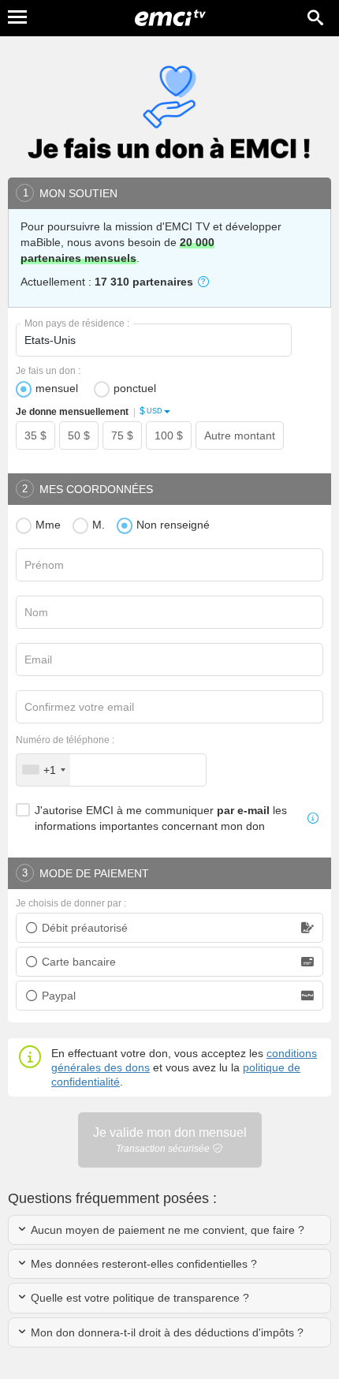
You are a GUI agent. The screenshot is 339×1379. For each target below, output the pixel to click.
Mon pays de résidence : (76, 323)
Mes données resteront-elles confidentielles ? (142, 1264)
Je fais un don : (48, 370)
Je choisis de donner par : (71, 903)
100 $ (169, 435)
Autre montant (239, 435)
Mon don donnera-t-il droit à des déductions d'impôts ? (166, 1332)
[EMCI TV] (170, 19)
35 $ (35, 435)
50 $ (79, 435)
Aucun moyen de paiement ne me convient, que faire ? (166, 1230)
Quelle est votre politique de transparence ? (138, 1297)
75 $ (122, 435)
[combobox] (43, 770)
